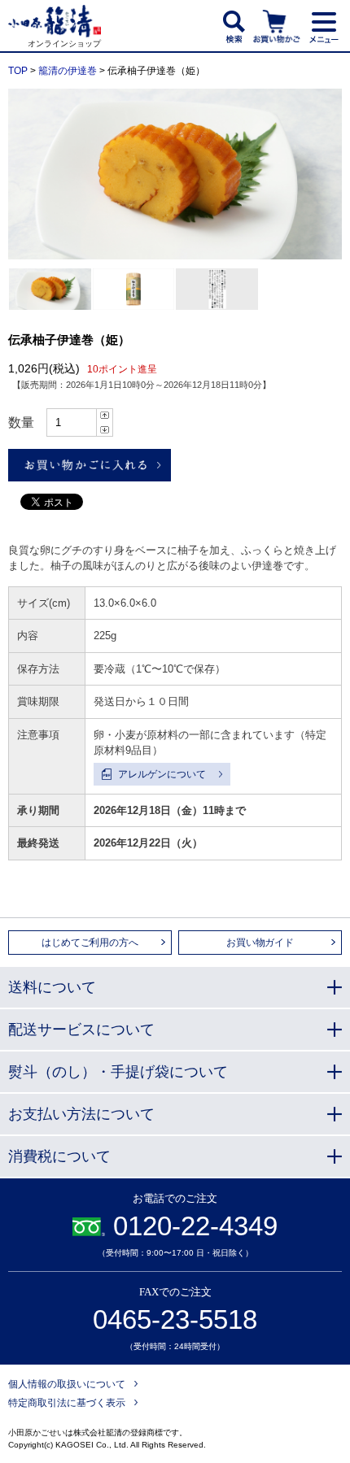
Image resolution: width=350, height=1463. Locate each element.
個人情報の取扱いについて (66, 1384)
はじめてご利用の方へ (90, 942)
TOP (18, 70)
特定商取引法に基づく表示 (66, 1403)
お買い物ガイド (260, 942)
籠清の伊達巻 (67, 70)
